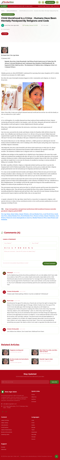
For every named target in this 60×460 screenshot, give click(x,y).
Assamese (34, 432)
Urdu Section (4, 425)
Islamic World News (6, 429)
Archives (33, 401)
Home (2, 10)
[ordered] (24, 248)
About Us (33, 397)
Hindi (32, 422)
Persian (33, 436)
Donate (3, 447)
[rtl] (15, 248)
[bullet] (26, 248)
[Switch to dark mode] (43, 2)
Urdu (32, 420)
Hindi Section (4, 427)
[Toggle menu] (57, 2)
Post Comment (50, 263)
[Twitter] (6, 411)
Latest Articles (5, 420)
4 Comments (6, 29)
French (33, 439)
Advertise (3, 449)
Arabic (33, 425)
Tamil (32, 429)
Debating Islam (5, 434)
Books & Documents (6, 432)
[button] (12, 248)
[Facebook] (2, 411)
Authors (33, 399)
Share (5, 33)
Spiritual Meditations (12, 10)
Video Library (4, 422)
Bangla (33, 427)
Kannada (33, 434)
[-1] (18, 248)
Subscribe (54, 382)
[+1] (21, 248)
